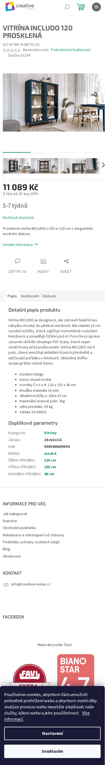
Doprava (10, 521)
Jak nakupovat (15, 514)
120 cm (50, 460)
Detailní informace (18, 245)
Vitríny (50, 433)
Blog (6, 549)
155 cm (50, 467)
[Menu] (96, 7)
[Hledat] (67, 7)
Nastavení (52, 733)
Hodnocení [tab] (30, 296)
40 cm (49, 474)
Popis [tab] (12, 296)
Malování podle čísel (55, 645)
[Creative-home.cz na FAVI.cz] (30, 680)
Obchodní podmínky (19, 528)
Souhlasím (52, 751)
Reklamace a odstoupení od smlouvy (33, 535)
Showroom (12, 556)
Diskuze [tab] (49, 296)
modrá (50, 453)
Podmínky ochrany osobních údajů (31, 542)
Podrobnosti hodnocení (70, 50)
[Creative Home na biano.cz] (75, 680)
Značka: (19, 55)
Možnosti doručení (18, 218)
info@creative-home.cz (30, 584)
